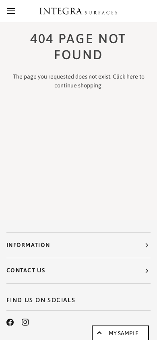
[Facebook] (10, 322)
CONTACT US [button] (25, 270)
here (132, 76)
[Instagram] (25, 322)
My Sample (123, 333)
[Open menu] (18, 11)
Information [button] (28, 245)
